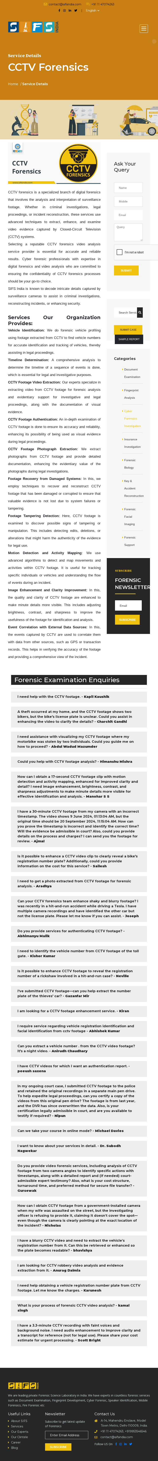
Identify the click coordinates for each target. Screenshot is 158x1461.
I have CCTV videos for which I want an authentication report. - (73, 1068)
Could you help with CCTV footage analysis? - (74, 762)
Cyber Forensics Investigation (132, 418)
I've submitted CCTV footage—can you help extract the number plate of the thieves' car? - (74, 993)
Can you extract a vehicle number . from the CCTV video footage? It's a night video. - (76, 1048)
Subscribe (127, 619)
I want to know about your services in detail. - (69, 1148)
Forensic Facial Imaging (130, 517)
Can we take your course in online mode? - (70, 1131)
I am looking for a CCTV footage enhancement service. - (73, 1011)
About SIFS (19, 1421)
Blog (14, 1447)
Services (17, 1426)
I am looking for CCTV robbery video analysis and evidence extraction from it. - (70, 1268)
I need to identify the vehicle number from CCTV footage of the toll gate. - (78, 953)
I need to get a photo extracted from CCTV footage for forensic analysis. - (74, 883)
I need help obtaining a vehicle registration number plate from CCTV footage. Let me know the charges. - (78, 1288)
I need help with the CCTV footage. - (63, 697)
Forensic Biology (130, 463)
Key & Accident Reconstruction (133, 488)
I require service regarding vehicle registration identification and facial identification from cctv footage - (75, 1028)
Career (16, 1442)
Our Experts (19, 1431)
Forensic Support (130, 541)
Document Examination (132, 373)
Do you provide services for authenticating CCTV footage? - (71, 933)
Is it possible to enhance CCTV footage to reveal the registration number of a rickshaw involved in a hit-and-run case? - (75, 973)
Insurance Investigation (132, 443)
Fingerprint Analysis (131, 394)
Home (13, 84)
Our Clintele (19, 1437)
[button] (144, 29)
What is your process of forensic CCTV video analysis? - (73, 1307)
